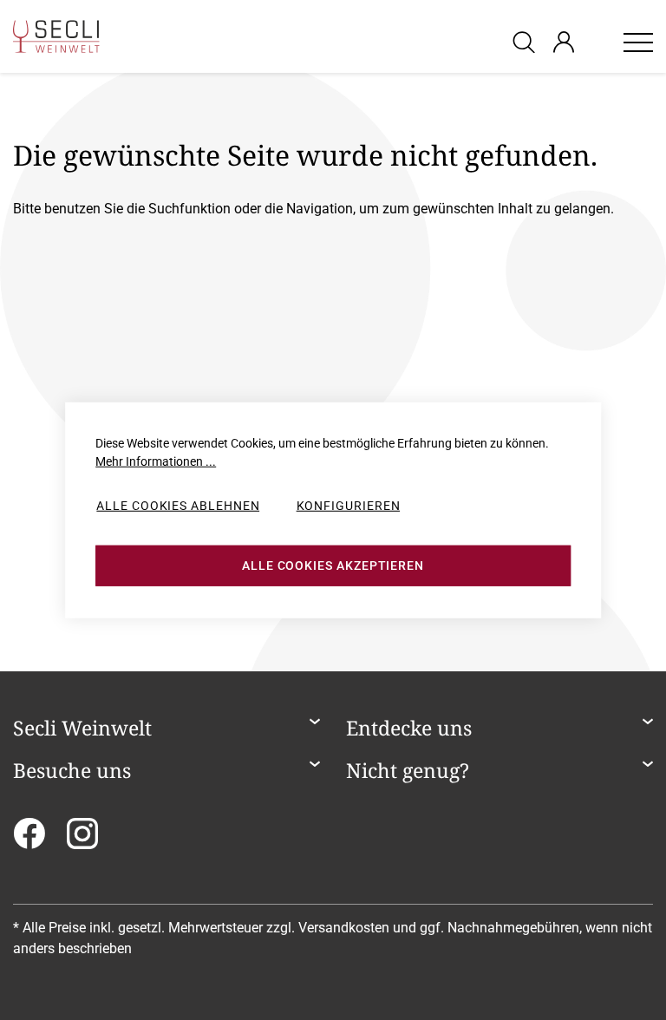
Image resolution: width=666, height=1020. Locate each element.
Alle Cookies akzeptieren (333, 565)
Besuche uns (72, 771)
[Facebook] (29, 839)
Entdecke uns (409, 729)
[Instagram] (82, 839)
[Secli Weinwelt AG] (56, 36)
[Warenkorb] (598, 41)
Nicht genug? (407, 771)
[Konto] (563, 41)
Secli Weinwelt (82, 729)
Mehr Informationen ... (155, 461)
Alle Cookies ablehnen (177, 506)
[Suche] (526, 41)
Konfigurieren (349, 506)
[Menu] (638, 41)
